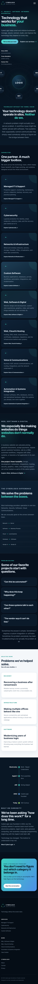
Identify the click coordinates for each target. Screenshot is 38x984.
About (3, 962)
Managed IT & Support (7, 922)
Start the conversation (12, 886)
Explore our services (28, 41)
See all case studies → (9, 667)
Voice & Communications (8, 947)
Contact (3, 965)
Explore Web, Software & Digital (13, 473)
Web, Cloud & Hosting (7, 944)
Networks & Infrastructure (8, 928)
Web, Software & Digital (7, 941)
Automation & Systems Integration (10, 949)
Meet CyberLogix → (8, 844)
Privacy (3, 968)
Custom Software (6, 931)
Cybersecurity (5, 925)
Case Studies (4, 952)
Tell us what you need (9, 41)
